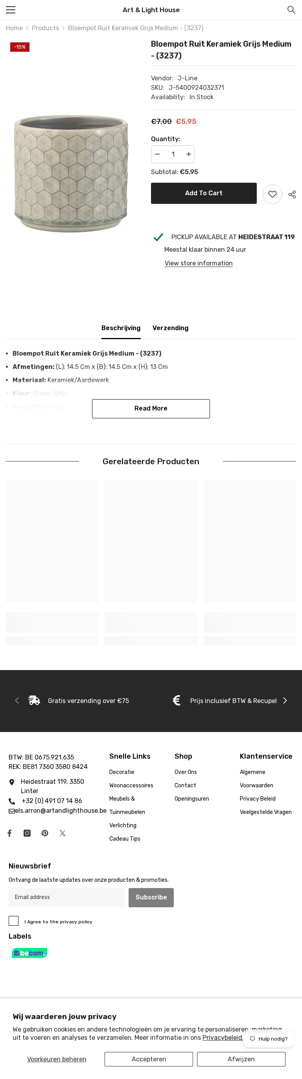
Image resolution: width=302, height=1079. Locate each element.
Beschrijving (121, 328)
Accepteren (149, 1059)
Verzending (171, 328)
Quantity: (165, 139)
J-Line (187, 78)
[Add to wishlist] (272, 194)
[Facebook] (9, 833)
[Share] (289, 194)
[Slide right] (284, 701)
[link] (52, 627)
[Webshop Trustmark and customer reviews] (151, 953)
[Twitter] (62, 833)
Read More (151, 408)
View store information (199, 263)
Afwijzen (241, 1059)
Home (14, 28)
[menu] (10, 10)
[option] (72, 136)
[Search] (291, 10)
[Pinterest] (45, 833)
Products (45, 28)
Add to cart (204, 193)
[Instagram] (27, 833)
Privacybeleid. (223, 1037)
